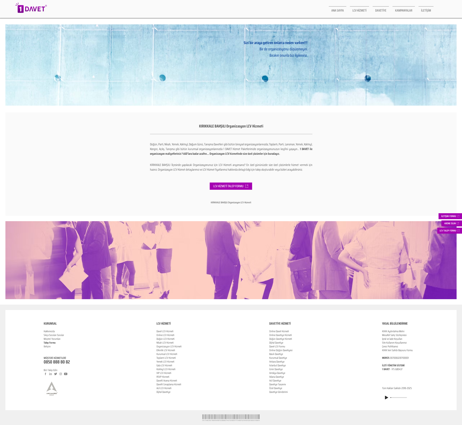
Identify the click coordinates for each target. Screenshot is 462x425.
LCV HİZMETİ (163, 323)
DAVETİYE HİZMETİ (280, 323)
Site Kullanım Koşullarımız (394, 343)
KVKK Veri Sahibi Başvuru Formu (397, 350)
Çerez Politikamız (390, 346)
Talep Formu (50, 343)
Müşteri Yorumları (52, 339)
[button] (451, 223)
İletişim (47, 346)
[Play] (386, 397)
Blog (46, 350)
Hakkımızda (49, 331)
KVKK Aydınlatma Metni (393, 331)
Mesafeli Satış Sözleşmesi (394, 335)
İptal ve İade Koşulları (392, 339)
